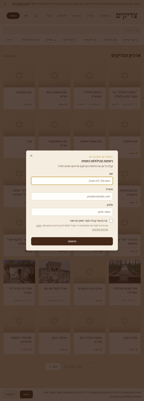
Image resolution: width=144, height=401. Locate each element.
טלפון (110, 204)
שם (111, 173)
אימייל (109, 189)
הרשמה (72, 241)
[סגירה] (31, 155)
